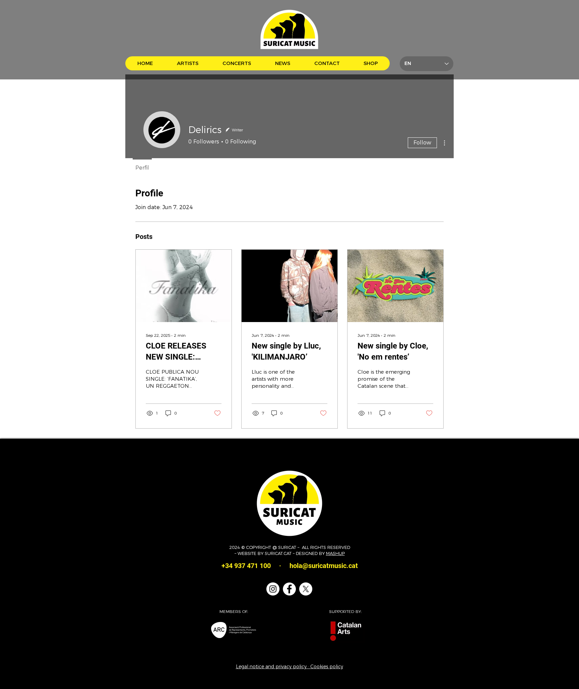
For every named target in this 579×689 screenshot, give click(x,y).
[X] (305, 589)
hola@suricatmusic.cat (324, 566)
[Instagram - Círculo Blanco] (272, 589)
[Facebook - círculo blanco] (289, 589)
